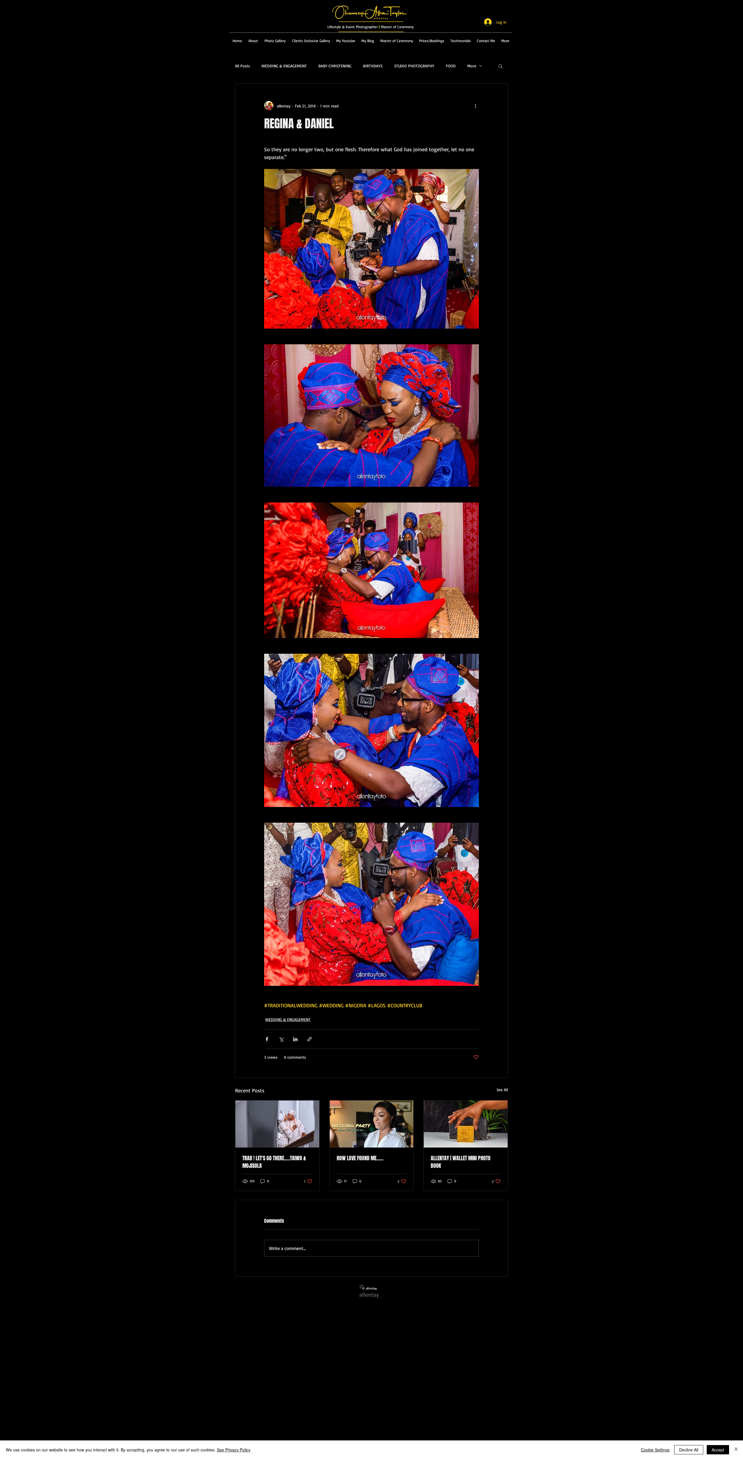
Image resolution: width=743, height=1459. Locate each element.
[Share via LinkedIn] (295, 1039)
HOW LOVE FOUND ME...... (360, 1158)
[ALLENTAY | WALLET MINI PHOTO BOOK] (466, 1124)
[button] (500, 66)
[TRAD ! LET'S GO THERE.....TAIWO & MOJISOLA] (277, 1124)
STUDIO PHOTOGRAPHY (414, 65)
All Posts (242, 65)
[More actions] (475, 105)
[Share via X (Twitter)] (281, 1039)
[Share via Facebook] (267, 1039)
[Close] (736, 1449)
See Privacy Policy (233, 1450)
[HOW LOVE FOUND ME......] (372, 1124)
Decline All (688, 1450)
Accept (718, 1450)
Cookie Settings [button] (655, 1450)
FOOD (451, 65)
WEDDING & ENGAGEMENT (284, 65)
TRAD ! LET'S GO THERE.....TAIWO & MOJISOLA (274, 1162)
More (471, 65)
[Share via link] (309, 1039)
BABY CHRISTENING (334, 65)
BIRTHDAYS (373, 65)
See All (502, 1089)
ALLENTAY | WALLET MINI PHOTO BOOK (460, 1162)
